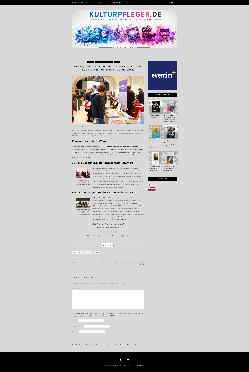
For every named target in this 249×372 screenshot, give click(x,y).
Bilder (93, 2)
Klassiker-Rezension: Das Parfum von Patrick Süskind (154, 168)
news (117, 62)
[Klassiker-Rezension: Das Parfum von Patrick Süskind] (156, 158)
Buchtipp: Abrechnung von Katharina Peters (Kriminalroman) (88, 263)
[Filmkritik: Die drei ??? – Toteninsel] (156, 107)
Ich (125, 2)
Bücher (75, 2)
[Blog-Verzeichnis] (152, 188)
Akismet (82, 316)
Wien (97, 252)
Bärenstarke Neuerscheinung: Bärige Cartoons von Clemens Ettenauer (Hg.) (127, 263)
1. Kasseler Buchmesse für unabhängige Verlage (123, 146)
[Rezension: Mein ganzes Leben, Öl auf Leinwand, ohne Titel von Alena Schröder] (171, 107)
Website (74, 331)
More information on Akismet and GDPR (102, 316)
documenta (117, 2)
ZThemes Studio (139, 365)
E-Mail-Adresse (77, 326)
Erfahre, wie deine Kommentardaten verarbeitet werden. (125, 345)
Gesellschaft (104, 2)
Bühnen (84, 2)
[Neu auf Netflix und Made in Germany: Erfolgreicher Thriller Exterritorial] (171, 132)
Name (74, 321)
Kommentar (76, 288)
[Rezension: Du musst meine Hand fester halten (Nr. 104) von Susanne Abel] (156, 132)
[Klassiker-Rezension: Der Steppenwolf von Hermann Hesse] (171, 158)
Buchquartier (88, 252)
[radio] (100, 232)
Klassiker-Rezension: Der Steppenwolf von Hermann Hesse (170, 168)
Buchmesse (77, 252)
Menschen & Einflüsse (104, 62)
